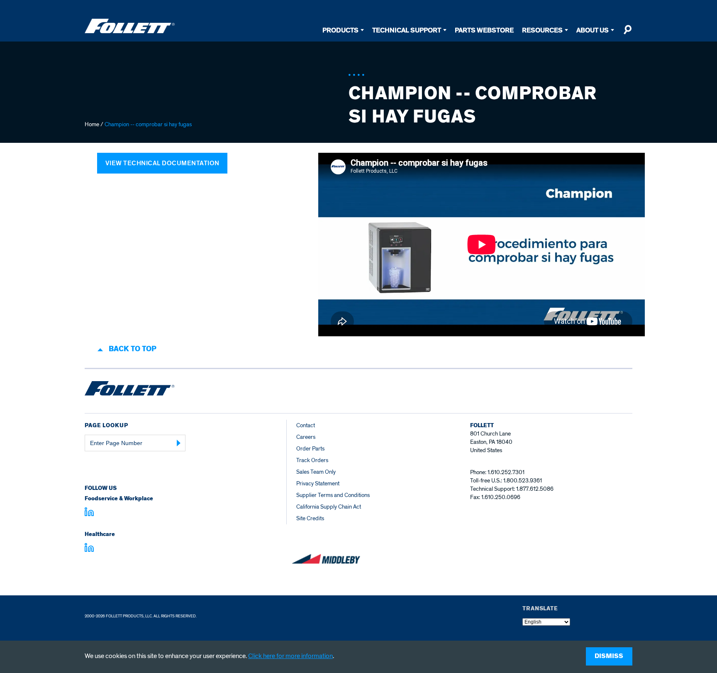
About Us (592, 30)
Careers (305, 437)
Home (92, 124)
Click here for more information (290, 656)
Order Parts (310, 448)
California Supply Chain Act (328, 506)
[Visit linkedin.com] (89, 513)
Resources (542, 30)
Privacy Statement (317, 483)
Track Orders (312, 460)
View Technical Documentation (162, 163)
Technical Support (406, 30)
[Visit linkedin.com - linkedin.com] (89, 549)
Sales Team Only (316, 471)
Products (340, 30)
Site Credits (310, 518)
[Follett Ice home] (130, 390)
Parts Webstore (484, 30)
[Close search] (627, 33)
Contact (305, 425)
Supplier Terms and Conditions (333, 495)
